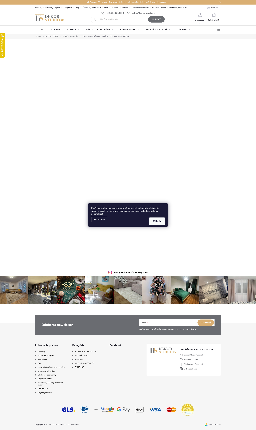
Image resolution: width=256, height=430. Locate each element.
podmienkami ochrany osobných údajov (179, 329)
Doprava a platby (159, 8)
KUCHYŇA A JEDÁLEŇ (84, 363)
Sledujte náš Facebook (193, 364)
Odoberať (206, 322)
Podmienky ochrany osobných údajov (183, 8)
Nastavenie (99, 219)
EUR (213, 8)
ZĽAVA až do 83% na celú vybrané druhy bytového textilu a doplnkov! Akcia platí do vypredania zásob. (126, 2)
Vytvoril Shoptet (215, 424)
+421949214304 (191, 359)
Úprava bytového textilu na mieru (95, 8)
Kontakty (38, 8)
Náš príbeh (68, 8)
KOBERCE (79, 359)
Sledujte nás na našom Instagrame (131, 272)
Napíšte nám (43, 388)
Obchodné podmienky (140, 8)
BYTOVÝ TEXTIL (82, 356)
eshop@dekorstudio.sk (193, 355)
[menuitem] (41, 30)
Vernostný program (52, 8)
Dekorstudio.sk (190, 369)
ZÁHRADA (79, 367)
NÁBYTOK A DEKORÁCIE (85, 352)
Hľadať (156, 19)
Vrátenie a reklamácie (120, 8)
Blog (77, 8)
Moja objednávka (45, 392)
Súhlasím (157, 221)
